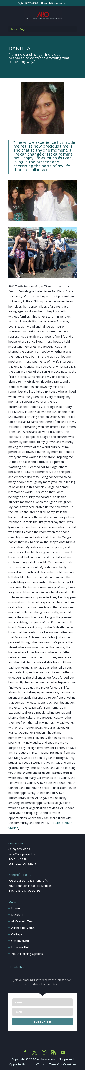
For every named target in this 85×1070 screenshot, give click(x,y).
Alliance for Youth (23, 928)
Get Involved (20, 941)
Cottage (16, 934)
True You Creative (62, 1064)
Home (15, 908)
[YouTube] (63, 1052)
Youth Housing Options (27, 954)
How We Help (20, 947)
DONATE (17, 915)
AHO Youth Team (23, 921)
